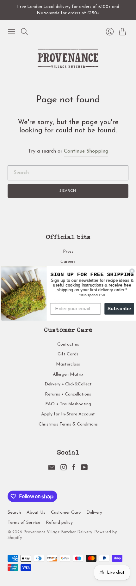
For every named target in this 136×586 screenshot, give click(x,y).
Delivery (94, 512)
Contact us (68, 344)
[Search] (24, 32)
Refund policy (59, 522)
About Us (36, 512)
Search (67, 191)
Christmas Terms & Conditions (68, 424)
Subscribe (118, 308)
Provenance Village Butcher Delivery (57, 532)
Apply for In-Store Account (68, 414)
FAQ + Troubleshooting (68, 404)
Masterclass (68, 364)
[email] (51, 469)
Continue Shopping (86, 151)
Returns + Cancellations (68, 394)
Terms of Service (24, 522)
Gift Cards (68, 354)
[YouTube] (84, 469)
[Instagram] (63, 469)
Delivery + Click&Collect (68, 384)
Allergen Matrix (68, 374)
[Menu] (11, 31)
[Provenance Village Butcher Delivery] (68, 58)
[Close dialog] (130, 271)
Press (68, 251)
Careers (68, 261)
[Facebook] (73, 469)
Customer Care (66, 512)
